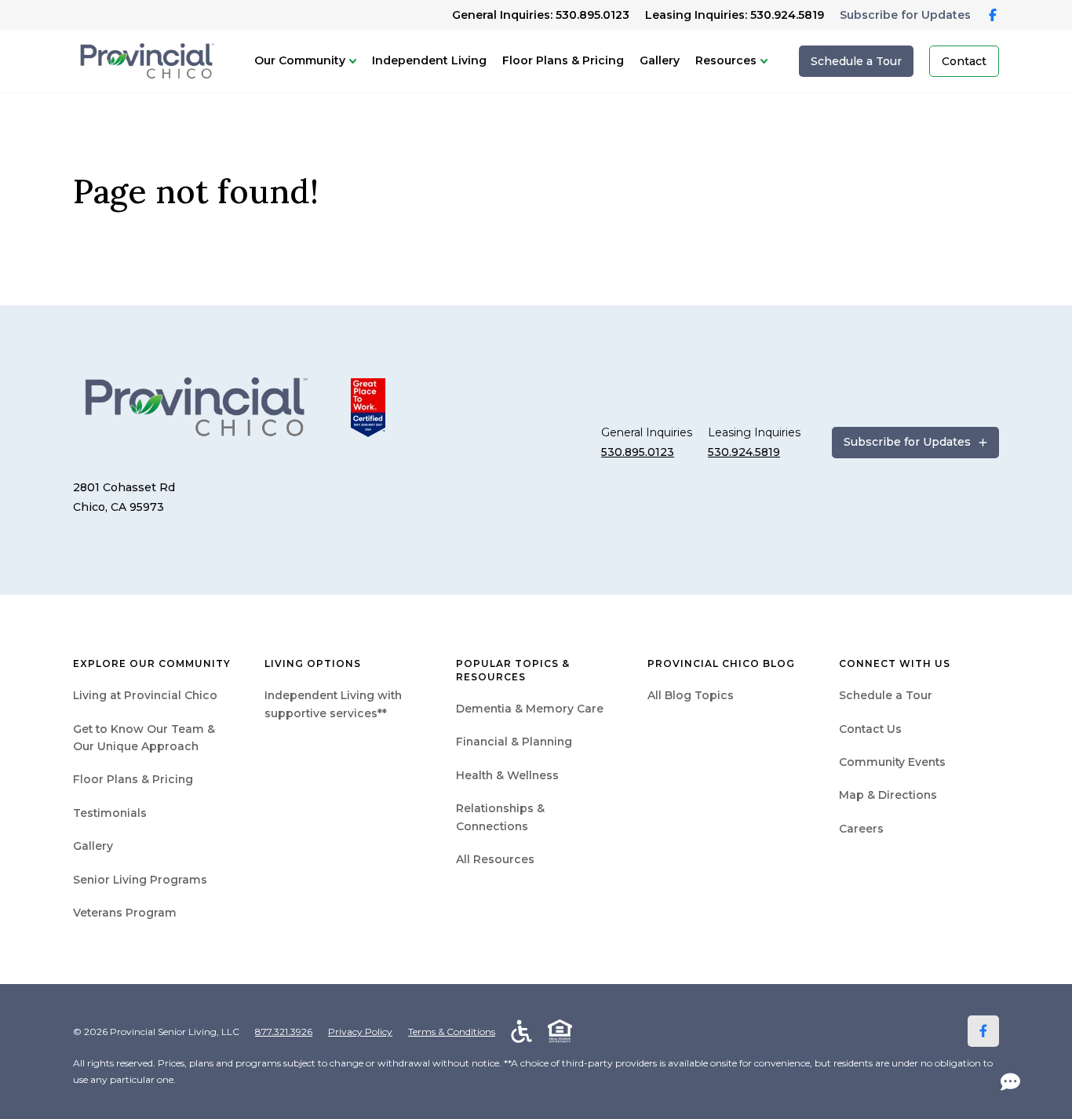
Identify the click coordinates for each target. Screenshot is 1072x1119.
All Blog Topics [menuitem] (690, 695)
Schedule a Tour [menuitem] (885, 695)
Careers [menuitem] (861, 829)
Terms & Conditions (451, 1031)
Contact (964, 61)
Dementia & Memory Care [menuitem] (529, 709)
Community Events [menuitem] (892, 762)
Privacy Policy (360, 1031)
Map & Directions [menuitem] (888, 795)
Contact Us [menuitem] (870, 729)
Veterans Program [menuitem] (125, 913)
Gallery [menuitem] (93, 846)
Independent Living (429, 60)
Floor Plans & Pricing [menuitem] (133, 779)
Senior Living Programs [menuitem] (140, 880)
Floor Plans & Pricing (563, 60)
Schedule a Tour (856, 61)
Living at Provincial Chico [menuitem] (145, 695)
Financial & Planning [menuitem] (514, 741)
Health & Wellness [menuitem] (507, 775)
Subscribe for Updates (905, 15)
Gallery (660, 60)
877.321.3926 (283, 1031)
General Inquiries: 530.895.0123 (540, 15)
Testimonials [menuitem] (110, 813)
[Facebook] (983, 1031)
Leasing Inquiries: (734, 15)
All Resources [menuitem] (495, 859)
